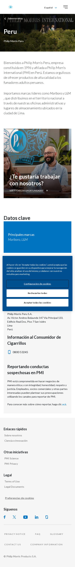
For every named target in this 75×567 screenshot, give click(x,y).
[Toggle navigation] (65, 6)
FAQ (37, 534)
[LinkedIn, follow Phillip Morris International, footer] (36, 517)
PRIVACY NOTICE (15, 534)
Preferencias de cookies (19, 498)
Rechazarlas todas (37, 293)
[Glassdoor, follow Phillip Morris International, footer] (47, 517)
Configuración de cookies (37, 284)
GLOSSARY (56, 534)
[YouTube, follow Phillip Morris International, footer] (25, 517)
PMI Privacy (11, 463)
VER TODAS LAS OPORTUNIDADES (26, 190)
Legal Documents (14, 486)
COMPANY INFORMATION (46, 544)
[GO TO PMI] (10, 6)
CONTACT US (12, 544)
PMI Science (11, 458)
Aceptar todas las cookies (37, 302)
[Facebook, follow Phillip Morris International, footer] (4, 517)
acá (64, 404)
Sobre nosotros (13, 435)
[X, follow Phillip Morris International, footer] (14, 517)
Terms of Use (12, 481)
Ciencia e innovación (15, 440)
